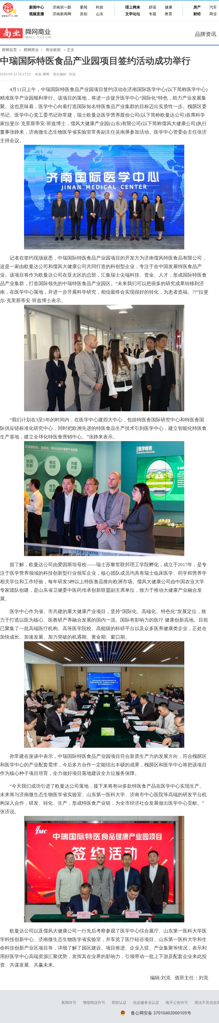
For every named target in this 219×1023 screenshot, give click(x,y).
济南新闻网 (62, 14)
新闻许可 (68, 1003)
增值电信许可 (94, 1003)
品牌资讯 (205, 34)
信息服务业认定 (146, 1003)
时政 (99, 7)
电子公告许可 (177, 1003)
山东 (99, 14)
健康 (168, 7)
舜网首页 (9, 50)
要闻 (83, 7)
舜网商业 (31, 50)
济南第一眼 (62, 7)
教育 (168, 14)
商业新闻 (53, 50)
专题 (152, 14)
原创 (83, 14)
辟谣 (152, 7)
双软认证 (119, 1003)
